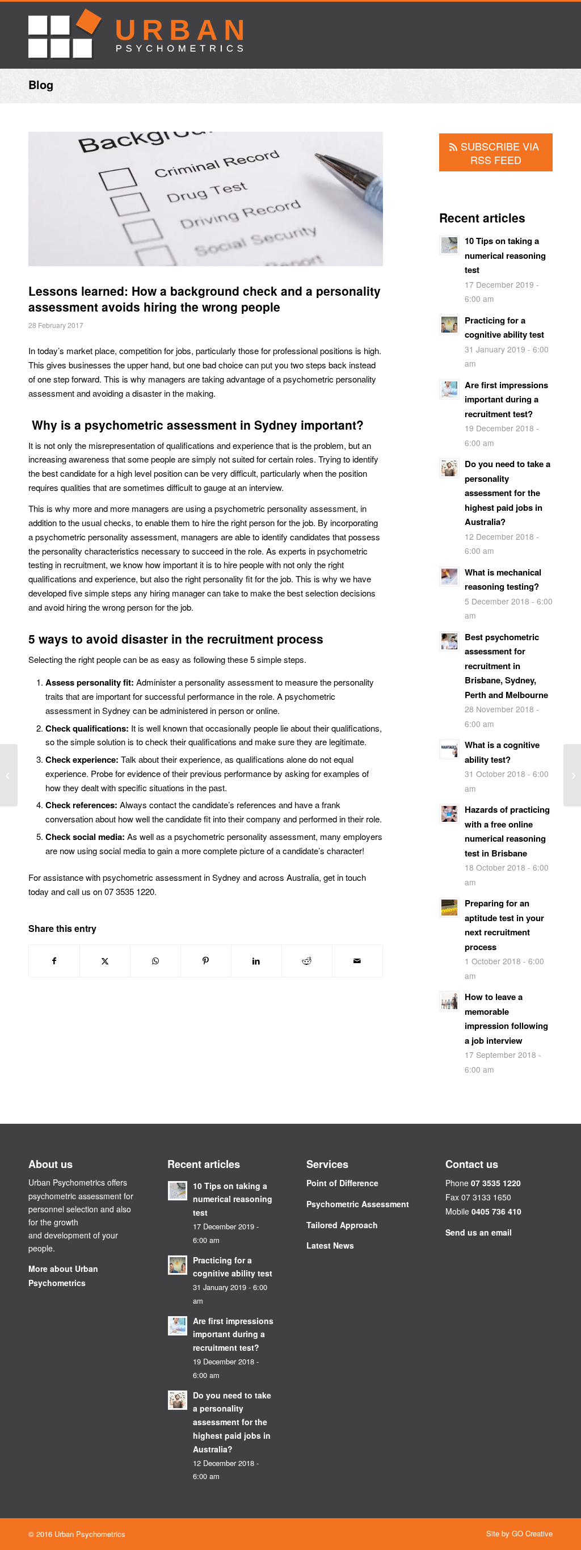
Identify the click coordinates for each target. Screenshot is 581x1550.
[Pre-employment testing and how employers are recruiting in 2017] (9, 775)
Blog (40, 84)
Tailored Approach (342, 1224)
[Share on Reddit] (307, 961)
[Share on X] (105, 961)
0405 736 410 (496, 1211)
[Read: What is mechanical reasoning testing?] (449, 576)
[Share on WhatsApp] (155, 961)
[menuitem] (517, 1533)
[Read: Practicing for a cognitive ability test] (449, 324)
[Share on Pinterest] (206, 961)
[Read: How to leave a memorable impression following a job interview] (449, 1001)
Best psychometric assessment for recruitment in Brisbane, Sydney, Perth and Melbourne (506, 666)
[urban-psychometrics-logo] (135, 35)
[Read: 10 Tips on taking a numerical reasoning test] (449, 245)
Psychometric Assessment (357, 1203)
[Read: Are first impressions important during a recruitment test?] (449, 389)
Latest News (330, 1245)
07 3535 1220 (496, 1182)
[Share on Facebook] (54, 961)
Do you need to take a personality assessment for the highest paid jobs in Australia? (507, 492)
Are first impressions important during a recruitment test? (506, 399)
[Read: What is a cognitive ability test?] (449, 749)
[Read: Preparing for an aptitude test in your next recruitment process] (449, 907)
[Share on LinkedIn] (256, 961)
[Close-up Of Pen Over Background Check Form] (205, 205)
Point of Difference (342, 1182)
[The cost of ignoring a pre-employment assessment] (572, 775)
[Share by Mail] (357, 961)
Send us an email (478, 1232)
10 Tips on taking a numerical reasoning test (505, 255)
